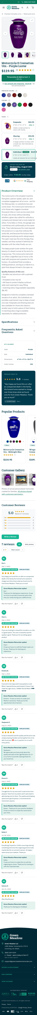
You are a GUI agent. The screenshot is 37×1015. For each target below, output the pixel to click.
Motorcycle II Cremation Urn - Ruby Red (25, 105)
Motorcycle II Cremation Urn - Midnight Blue (4, 105)
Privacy (4, 1004)
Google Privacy (22, 1007)
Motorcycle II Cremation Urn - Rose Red (14, 95)
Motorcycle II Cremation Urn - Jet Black (30, 105)
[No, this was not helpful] (22, 603)
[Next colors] (23, 441)
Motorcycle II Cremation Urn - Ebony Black (20, 95)
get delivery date (24, 169)
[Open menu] (4, 7)
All (19, 544)
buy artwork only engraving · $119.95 (18, 84)
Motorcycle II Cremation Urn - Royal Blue (4, 95)
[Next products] (34, 439)
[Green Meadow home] (13, 8)
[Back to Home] (2, 14)
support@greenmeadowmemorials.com (18, 961)
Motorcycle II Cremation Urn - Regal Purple (9, 95)
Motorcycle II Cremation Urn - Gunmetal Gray (9, 105)
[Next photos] (34, 480)
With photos (29, 544)
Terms (9, 1004)
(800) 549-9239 (10, 953)
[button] (7, 441)
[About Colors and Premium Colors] (16, 91)
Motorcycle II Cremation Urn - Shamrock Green (20, 105)
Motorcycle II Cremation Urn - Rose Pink (4, 110)
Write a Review (10, 537)
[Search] (22, 7)
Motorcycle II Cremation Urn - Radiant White (25, 95)
